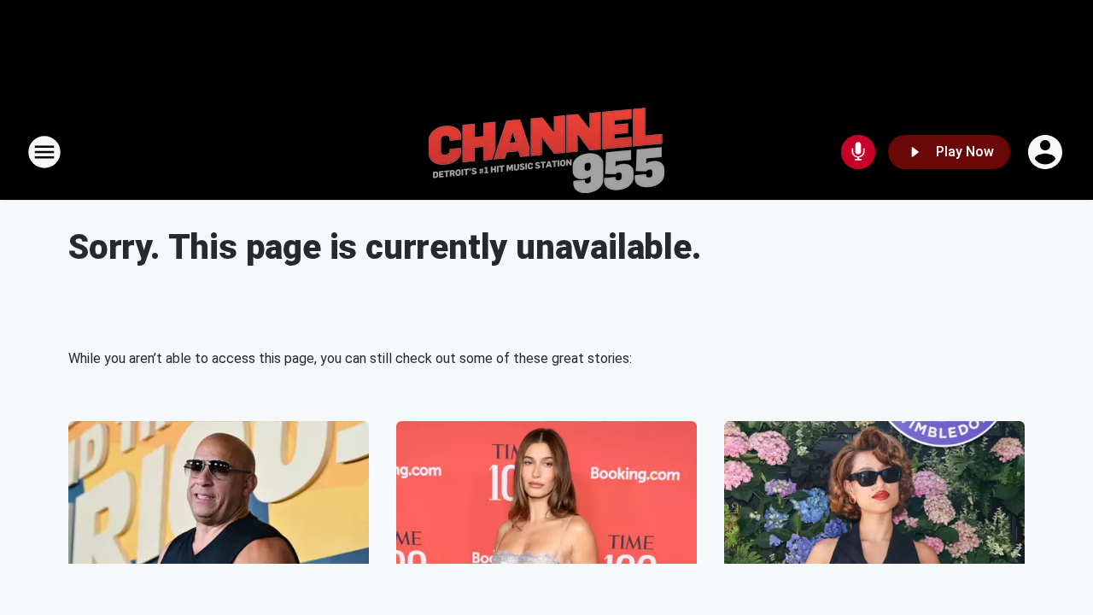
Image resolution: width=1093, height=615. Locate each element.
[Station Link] (546, 152)
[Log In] (1047, 152)
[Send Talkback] (858, 152)
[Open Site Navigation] (44, 152)
